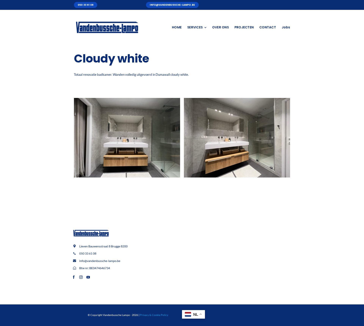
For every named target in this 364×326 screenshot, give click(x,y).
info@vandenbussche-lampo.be (99, 261)
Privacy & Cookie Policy (154, 315)
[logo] (107, 19)
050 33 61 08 (87, 253)
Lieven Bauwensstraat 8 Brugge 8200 (103, 246)
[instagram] (81, 277)
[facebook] (73, 277)
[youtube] (88, 277)
